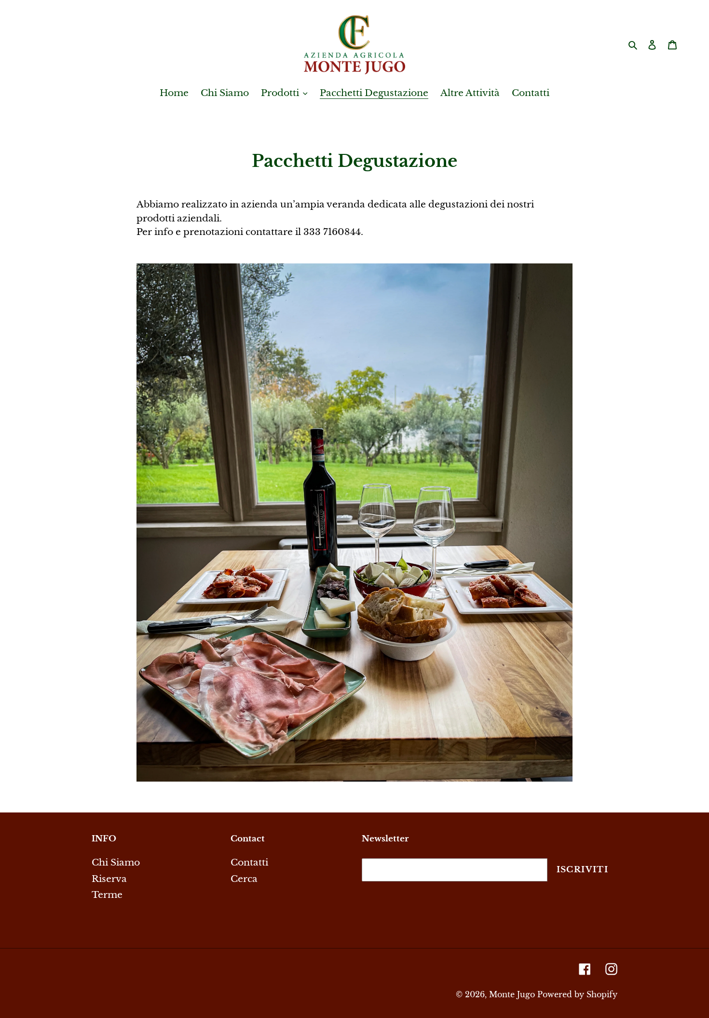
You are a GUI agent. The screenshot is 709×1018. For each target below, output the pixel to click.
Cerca (244, 878)
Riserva (109, 878)
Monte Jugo (512, 994)
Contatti (249, 862)
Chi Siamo (116, 862)
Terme (107, 894)
